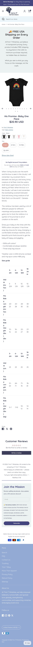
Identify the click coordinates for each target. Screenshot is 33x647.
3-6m (5, 145)
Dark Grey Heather (9, 137)
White (24, 137)
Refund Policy (7, 578)
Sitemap (5, 582)
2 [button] (8, 108)
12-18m (21, 145)
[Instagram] (6, 615)
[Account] (24, 10)
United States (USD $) (10, 627)
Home (3, 24)
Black (4, 137)
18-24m (6, 150)
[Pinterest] (9, 615)
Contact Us (6, 560)
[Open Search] (3, 19)
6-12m (13, 145)
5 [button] (15, 108)
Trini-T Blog (6, 567)
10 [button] (26, 108)
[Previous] (2, 109)
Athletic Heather (14, 137)
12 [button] (17, 111)
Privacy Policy (7, 574)
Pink (19, 137)
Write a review (16, 453)
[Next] (31, 109)
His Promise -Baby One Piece (16, 24)
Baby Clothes (9, 130)
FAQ (3, 556)
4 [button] (13, 108)
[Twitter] (12, 615)
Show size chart (8, 155)
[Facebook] (3, 615)
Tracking (5, 563)
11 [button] (15, 111)
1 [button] (6, 108)
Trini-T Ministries (8, 127)
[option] (16, 92)
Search (4, 552)
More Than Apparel (9, 571)
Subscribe (16, 523)
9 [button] (24, 108)
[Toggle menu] (3, 11)
